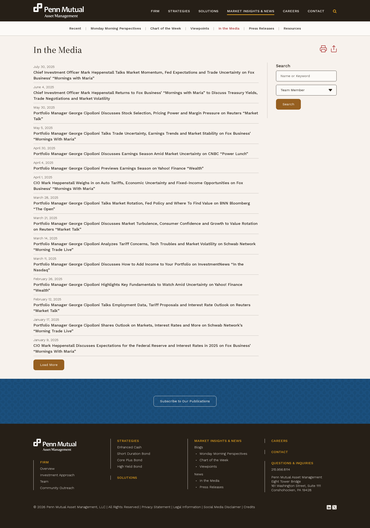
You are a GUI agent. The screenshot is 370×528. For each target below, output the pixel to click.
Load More (49, 365)
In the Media (228, 28)
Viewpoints (199, 28)
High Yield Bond (129, 466)
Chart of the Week (165, 28)
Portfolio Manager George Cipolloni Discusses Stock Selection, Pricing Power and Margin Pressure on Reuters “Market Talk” (145, 116)
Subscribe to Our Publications (185, 401)
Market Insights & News (250, 11)
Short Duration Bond (133, 454)
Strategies (179, 11)
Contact (316, 11)
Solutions (208, 11)
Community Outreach (57, 488)
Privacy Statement (156, 507)
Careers (291, 11)
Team (44, 481)
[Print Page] (323, 49)
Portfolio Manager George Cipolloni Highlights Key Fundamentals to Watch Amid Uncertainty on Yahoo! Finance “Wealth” (137, 287)
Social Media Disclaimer (222, 507)
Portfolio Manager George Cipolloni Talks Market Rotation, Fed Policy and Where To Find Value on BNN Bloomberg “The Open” (141, 206)
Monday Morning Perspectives (116, 28)
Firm (155, 11)
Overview (47, 469)
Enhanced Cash (129, 447)
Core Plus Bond (129, 460)
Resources (292, 28)
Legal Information (187, 507)
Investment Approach (57, 475)
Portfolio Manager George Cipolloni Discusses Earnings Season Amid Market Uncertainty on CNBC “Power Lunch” (140, 153)
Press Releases (261, 28)
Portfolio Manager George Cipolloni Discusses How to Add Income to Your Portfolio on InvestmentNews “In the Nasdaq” (138, 267)
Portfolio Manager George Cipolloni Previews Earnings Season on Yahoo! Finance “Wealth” (118, 168)
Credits (249, 507)
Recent (75, 28)
